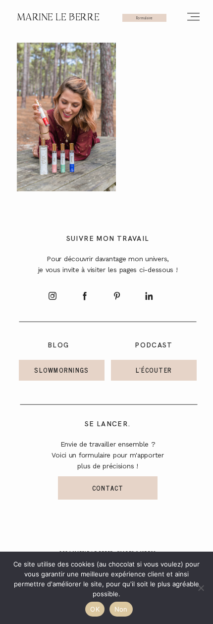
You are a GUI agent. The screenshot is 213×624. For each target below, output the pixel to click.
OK (95, 609)
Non (121, 609)
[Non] (201, 588)
